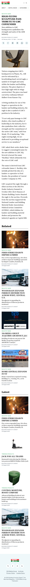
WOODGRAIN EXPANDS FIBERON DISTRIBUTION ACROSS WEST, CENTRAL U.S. (13, 294)
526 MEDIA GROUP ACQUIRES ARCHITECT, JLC (14, 334)
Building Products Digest (10, 37)
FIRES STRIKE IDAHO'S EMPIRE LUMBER (12, 253)
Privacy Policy (10, 573)
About (4, 8)
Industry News (6, 13)
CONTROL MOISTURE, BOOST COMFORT (12, 491)
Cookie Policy (20, 573)
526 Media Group (11, 571)
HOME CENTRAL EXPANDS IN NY (14, 372)
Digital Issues (12, 8)
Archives (21, 571)
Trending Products (8, 454)
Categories (23, 8)
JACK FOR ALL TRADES (12, 456)
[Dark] (24, 3)
